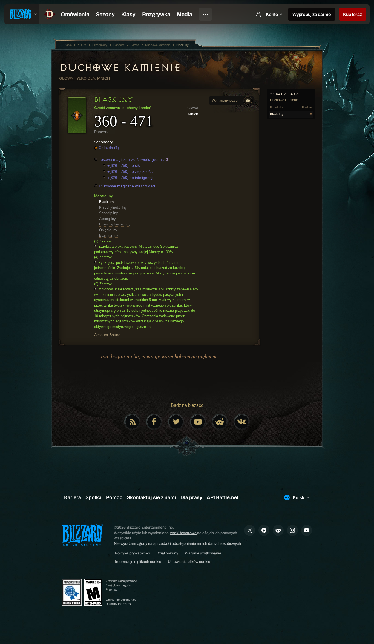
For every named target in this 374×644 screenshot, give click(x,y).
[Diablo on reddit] (220, 422)
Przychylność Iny (113, 207)
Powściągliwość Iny (114, 224)
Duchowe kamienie (120, 67)
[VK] (242, 422)
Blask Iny (106, 202)
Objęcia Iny (108, 230)
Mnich (103, 78)
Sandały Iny (108, 213)
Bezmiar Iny (108, 235)
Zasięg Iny (107, 219)
